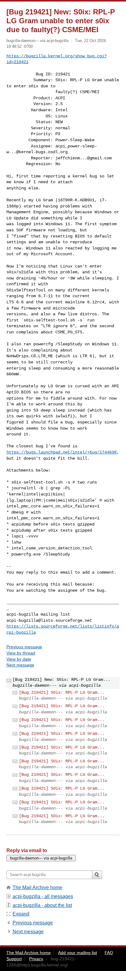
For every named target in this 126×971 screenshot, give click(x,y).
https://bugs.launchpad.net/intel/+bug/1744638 (61, 452)
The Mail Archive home (37, 887)
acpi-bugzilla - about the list (42, 905)
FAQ (109, 952)
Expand (21, 913)
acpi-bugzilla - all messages (43, 896)
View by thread (20, 652)
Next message (20, 664)
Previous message (24, 646)
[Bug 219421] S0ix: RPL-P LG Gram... (62, 692)
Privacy (36, 958)
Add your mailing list (77, 952)
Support (14, 958)
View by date (18, 659)
